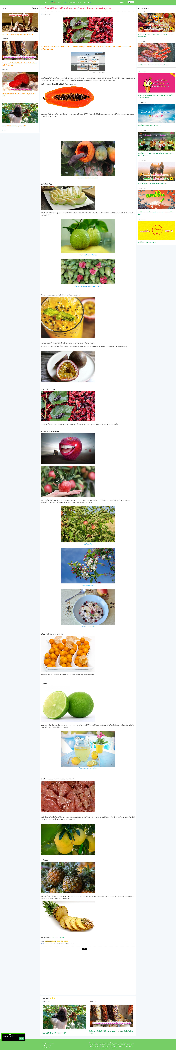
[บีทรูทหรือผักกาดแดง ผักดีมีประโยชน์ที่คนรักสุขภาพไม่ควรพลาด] (20, 81)
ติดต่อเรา (123, 2)
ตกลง (21, 1038)
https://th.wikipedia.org (58, 937)
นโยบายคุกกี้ (11, 1036)
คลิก (51, 1046)
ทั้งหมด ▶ (35, 8)
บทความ (86, 2)
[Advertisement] (88, 128)
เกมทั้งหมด (60, 2)
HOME (44, 2)
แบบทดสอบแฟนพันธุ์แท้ (75, 2)
